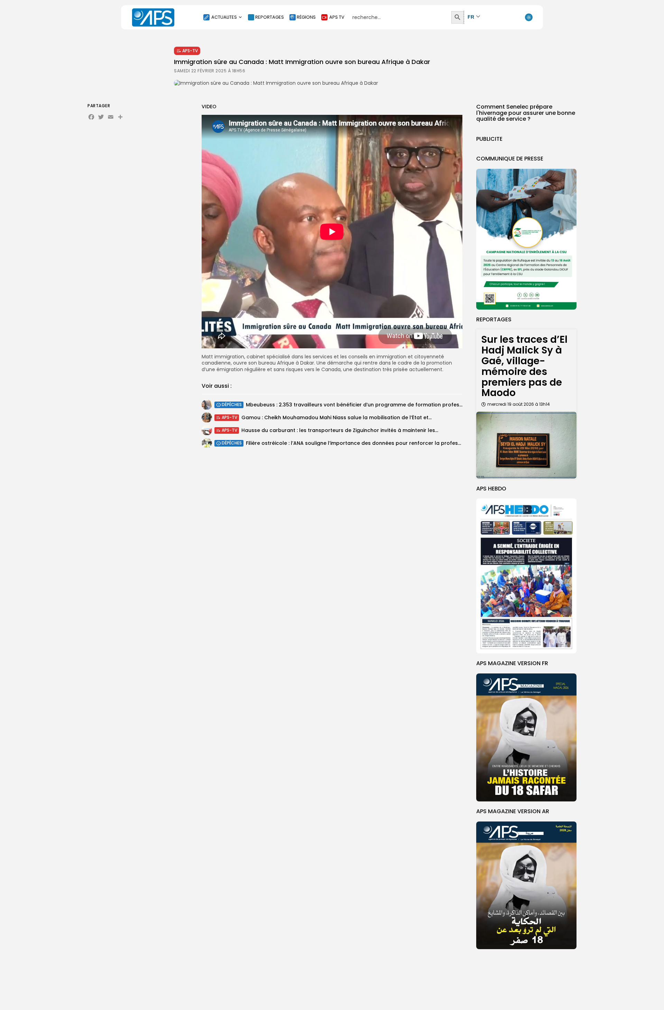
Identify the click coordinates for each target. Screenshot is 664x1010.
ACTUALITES (224, 17)
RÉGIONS (306, 17)
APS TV (336, 17)
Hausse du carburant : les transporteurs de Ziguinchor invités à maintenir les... (339, 430)
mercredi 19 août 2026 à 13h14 (518, 404)
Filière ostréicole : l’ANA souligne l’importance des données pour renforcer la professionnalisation (369, 443)
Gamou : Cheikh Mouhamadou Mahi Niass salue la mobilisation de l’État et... (336, 417)
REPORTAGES (269, 17)
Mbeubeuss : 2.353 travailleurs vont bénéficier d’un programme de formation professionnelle (364, 404)
